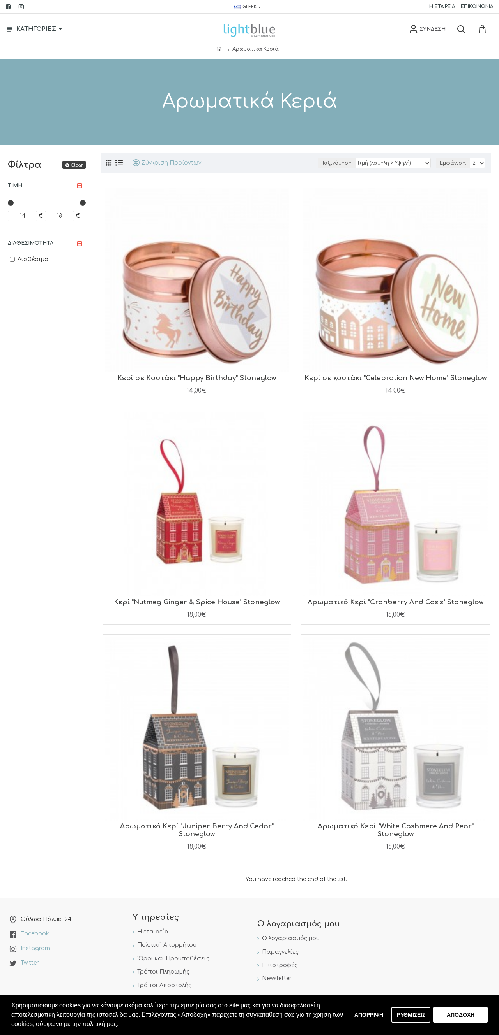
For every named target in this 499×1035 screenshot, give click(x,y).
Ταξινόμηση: (337, 163)
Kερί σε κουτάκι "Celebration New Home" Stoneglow (395, 378)
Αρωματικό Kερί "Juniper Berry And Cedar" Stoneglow (197, 830)
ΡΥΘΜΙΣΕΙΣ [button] (411, 1015)
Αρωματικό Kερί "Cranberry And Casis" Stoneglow (395, 602)
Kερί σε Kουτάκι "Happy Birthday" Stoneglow (196, 378)
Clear (77, 165)
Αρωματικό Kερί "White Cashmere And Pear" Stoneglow (396, 830)
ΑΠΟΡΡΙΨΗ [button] (368, 1015)
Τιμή (15, 185)
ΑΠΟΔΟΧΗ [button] (460, 1015)
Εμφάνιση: (453, 163)
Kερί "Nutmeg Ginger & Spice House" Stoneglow (197, 602)
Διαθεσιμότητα (30, 243)
